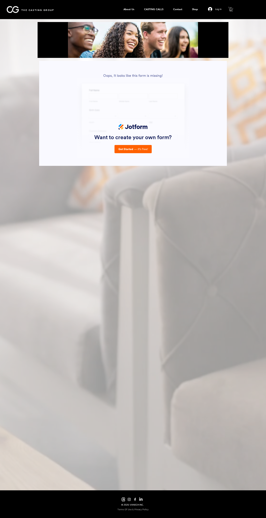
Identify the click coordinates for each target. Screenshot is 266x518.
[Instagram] (129, 499)
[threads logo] (123, 499)
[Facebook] (135, 499)
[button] (231, 9)
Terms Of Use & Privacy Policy (133, 509)
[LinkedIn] (141, 499)
